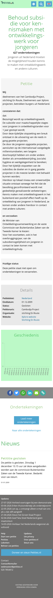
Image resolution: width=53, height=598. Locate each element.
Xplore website (29, 316)
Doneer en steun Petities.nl (26, 552)
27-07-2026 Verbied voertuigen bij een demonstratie (26, 502)
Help (3, 533)
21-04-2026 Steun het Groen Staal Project (21, 514)
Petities (4, 539)
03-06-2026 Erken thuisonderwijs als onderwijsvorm (26, 505)
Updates (28, 533)
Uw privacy (29, 536)
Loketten (5, 542)
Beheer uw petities (10, 545)
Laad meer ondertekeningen (26, 420)
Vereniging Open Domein (26, 587)
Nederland (27, 298)
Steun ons (28, 542)
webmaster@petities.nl (11, 566)
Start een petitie (8, 536)
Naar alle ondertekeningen (26, 430)
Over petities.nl (31, 539)
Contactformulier (9, 563)
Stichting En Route (30, 319)
